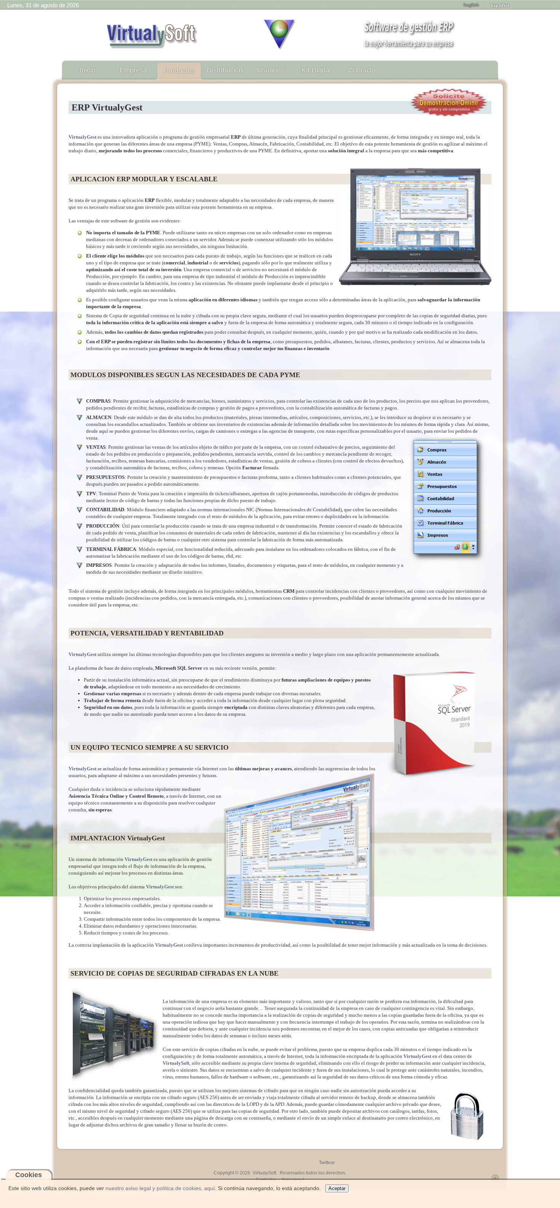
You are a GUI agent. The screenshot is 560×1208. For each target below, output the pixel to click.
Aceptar (337, 1188)
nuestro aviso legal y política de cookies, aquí (160, 1188)
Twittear (327, 1162)
